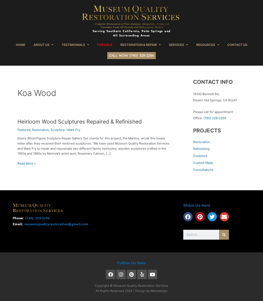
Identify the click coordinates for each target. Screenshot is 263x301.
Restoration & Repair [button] (138, 45)
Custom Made (203, 163)
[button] (188, 216)
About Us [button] (41, 45)
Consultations (203, 170)
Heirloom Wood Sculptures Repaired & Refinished (79, 121)
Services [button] (176, 45)
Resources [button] (205, 45)
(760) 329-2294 (214, 118)
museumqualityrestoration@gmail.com (56, 224)
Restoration (40, 130)
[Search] (224, 235)
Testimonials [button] (73, 45)
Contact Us (237, 45)
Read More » (26, 163)
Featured (23, 130)
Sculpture (58, 130)
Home (20, 45)
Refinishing (201, 149)
